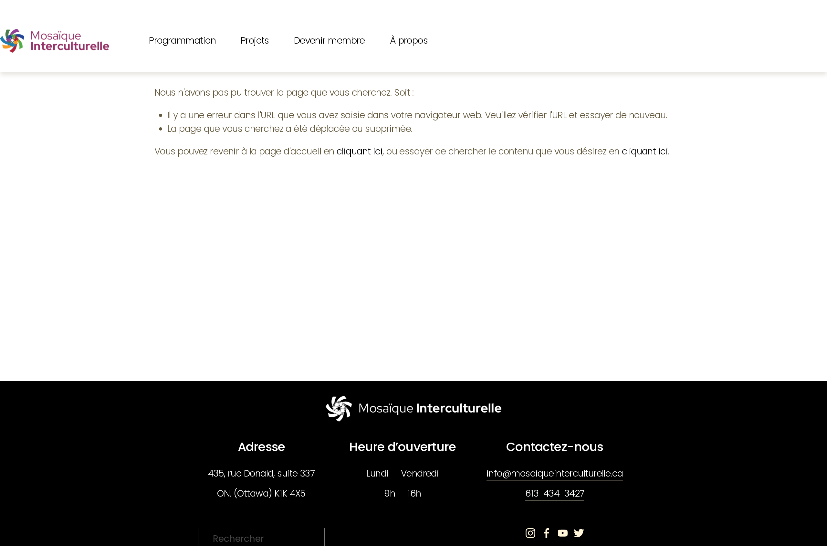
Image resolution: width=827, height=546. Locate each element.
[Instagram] (530, 533)
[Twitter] (579, 533)
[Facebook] (546, 533)
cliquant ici (359, 151)
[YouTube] (563, 533)
